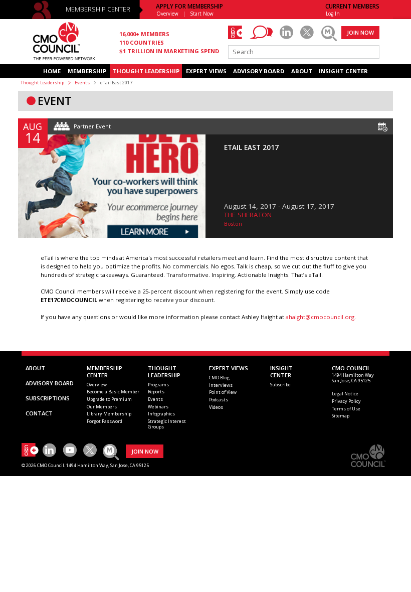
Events (82, 82)
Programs (158, 384)
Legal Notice (345, 393)
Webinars (158, 406)
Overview (167, 13)
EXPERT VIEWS (206, 71)
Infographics (161, 413)
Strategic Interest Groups (167, 424)
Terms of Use (346, 408)
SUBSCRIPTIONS (48, 398)
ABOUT (301, 71)
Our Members (102, 406)
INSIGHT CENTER (343, 71)
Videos (216, 407)
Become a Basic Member (113, 391)
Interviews (221, 385)
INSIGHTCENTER (281, 371)
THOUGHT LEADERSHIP (146, 71)
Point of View (223, 392)
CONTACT (39, 413)
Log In (333, 13)
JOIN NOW (360, 32)
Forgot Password (104, 421)
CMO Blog (219, 377)
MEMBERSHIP (87, 71)
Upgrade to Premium (109, 399)
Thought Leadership (42, 82)
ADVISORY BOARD (258, 71)
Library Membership (109, 413)
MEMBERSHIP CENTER (98, 9)
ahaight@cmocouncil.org (320, 317)
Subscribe (280, 384)
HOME (52, 71)
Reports (156, 391)
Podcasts (218, 399)
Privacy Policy (346, 401)
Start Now (202, 13)
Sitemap (340, 415)
